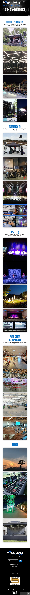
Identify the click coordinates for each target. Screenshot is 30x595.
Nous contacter (13, 560)
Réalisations (15, 575)
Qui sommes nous (15, 571)
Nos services (15, 573)
